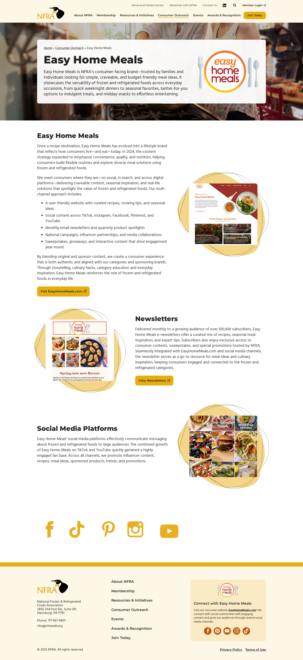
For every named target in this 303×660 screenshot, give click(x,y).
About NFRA (122, 581)
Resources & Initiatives (132, 600)
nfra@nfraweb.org (50, 626)
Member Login (252, 5)
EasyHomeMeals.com (242, 610)
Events (117, 619)
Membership (123, 591)
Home (48, 48)
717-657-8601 (57, 620)
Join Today (121, 638)
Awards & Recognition (131, 628)
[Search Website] (234, 5)
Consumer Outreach (69, 48)
